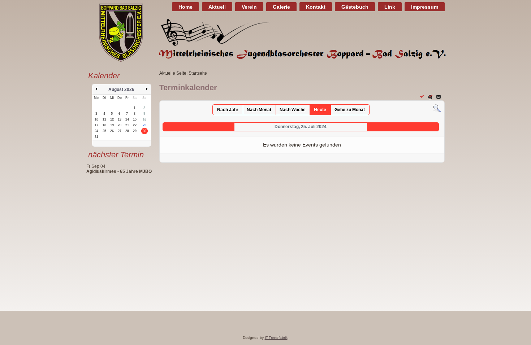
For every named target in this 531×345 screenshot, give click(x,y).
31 (96, 137)
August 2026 (121, 89)
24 (96, 131)
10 (96, 119)
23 (144, 125)
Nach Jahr (227, 109)
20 (119, 125)
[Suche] (437, 108)
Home (185, 7)
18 (104, 125)
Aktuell (217, 7)
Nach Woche (293, 109)
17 (96, 125)
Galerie (281, 7)
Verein (249, 7)
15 (135, 119)
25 (104, 131)
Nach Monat (259, 109)
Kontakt (315, 7)
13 (119, 119)
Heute (320, 109)
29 (135, 131)
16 (144, 119)
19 (112, 125)
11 (104, 119)
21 (127, 125)
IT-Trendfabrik (276, 338)
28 (127, 131)
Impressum (424, 7)
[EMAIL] (439, 96)
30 (144, 131)
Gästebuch (354, 7)
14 (127, 119)
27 (119, 131)
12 (112, 119)
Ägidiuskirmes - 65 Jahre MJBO (119, 171)
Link (389, 7)
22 (135, 125)
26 (112, 131)
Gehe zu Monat (349, 109)
